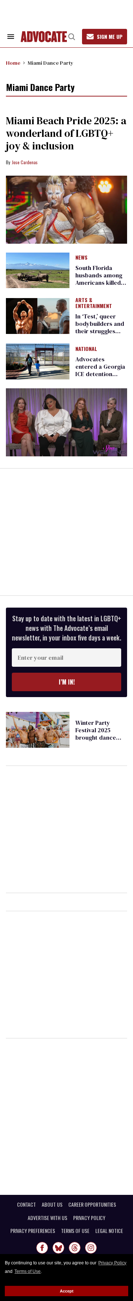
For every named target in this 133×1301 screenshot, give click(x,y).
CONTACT (26, 1204)
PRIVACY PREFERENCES (32, 1230)
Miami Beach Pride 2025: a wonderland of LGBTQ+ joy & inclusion (66, 133)
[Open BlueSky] (58, 1248)
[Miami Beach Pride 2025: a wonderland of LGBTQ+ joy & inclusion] (66, 210)
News (81, 257)
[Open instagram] (91, 1248)
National (86, 349)
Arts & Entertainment (93, 303)
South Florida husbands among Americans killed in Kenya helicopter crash (101, 282)
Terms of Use (27, 1271)
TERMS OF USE (75, 1230)
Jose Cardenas (25, 162)
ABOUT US (52, 1204)
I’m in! (67, 681)
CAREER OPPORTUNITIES (92, 1204)
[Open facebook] (42, 1248)
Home (13, 63)
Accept (67, 1291)
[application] (66, 422)
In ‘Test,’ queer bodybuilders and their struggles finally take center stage (100, 331)
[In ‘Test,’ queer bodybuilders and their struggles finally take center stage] (37, 315)
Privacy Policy (112, 1262)
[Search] (71, 36)
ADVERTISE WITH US (47, 1217)
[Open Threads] (75, 1248)
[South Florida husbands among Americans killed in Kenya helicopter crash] (37, 270)
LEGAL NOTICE (109, 1230)
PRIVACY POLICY (89, 1217)
